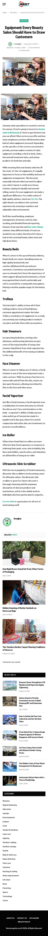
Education (7, 809)
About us (11, 918)
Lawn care (7, 834)
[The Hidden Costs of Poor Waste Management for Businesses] (10, 767)
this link (34, 199)
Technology (7, 896)
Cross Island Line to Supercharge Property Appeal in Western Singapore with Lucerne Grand (32, 734)
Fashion (6, 821)
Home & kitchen (9, 859)
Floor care (7, 863)
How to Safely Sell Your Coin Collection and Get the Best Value (30, 719)
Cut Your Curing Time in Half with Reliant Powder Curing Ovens (30, 750)
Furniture (6, 867)
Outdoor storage (9, 846)
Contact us (22, 918)
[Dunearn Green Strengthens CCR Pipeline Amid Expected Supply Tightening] (10, 686)
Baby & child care (10, 855)
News (5, 884)
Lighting (6, 838)
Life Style (24, 21)
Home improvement (11, 875)
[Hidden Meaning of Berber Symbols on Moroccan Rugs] (24, 592)
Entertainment (9, 817)
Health (5, 850)
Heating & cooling (10, 871)
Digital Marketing (10, 805)
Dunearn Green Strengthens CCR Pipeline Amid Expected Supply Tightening (32, 685)
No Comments (35, 48)
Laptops (6, 813)
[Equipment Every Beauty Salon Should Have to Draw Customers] (24, 71)
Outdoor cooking (9, 842)
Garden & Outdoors (10, 830)
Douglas (18, 44)
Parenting (7, 888)
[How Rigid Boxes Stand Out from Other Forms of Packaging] (24, 553)
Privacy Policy (24, 922)
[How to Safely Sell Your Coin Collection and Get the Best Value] (10, 720)
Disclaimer (34, 918)
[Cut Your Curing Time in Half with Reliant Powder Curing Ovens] (10, 751)
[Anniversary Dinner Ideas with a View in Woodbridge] (10, 781)
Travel (5, 900)
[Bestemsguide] (24, 4)
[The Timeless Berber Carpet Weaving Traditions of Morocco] (24, 631)
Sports (5, 892)
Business (6, 801)
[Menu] (4, 4)
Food (5, 826)
